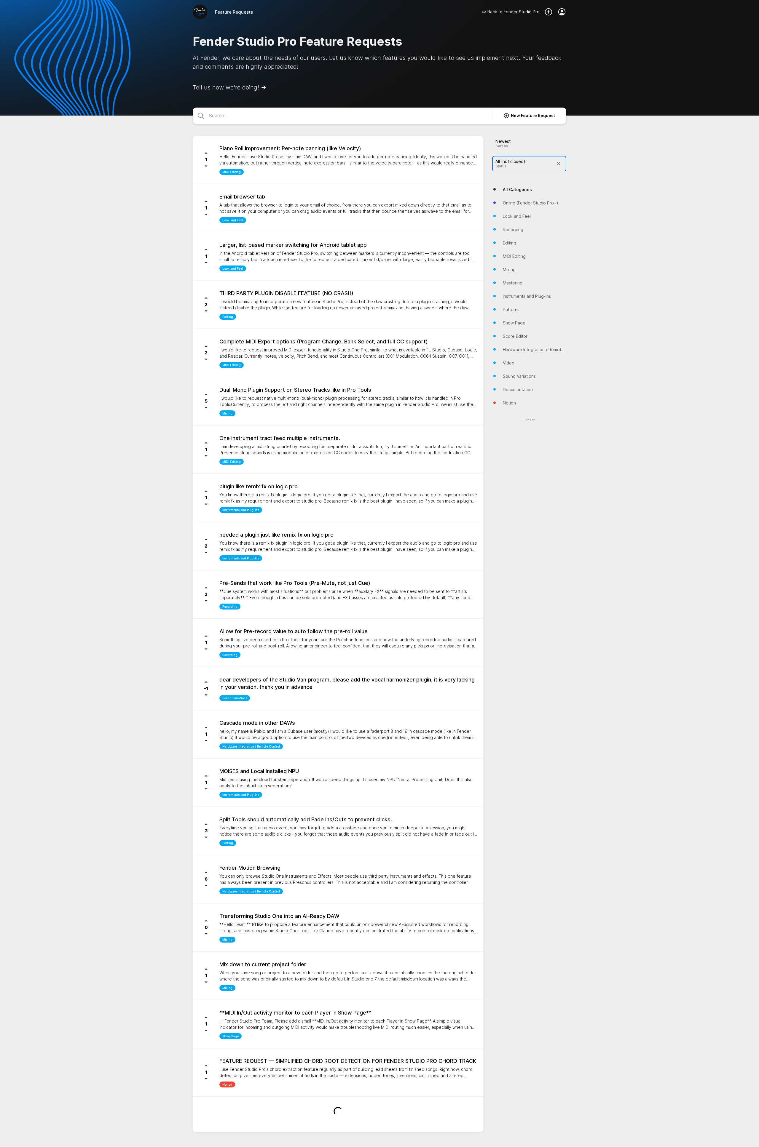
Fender (529, 419)
